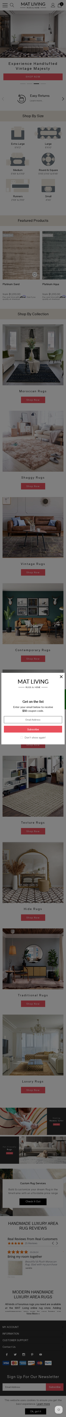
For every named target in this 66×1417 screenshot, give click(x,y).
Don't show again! (35, 737)
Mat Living (33, 683)
